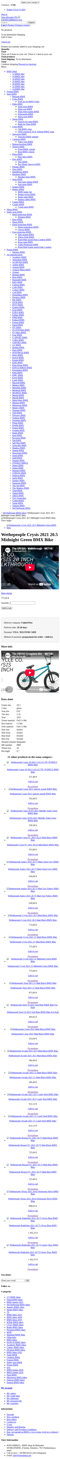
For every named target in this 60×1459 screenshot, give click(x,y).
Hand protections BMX (28, 227)
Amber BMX (18, 265)
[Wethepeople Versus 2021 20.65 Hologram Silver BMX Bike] (33, 1194)
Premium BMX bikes (16, 1330)
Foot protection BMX (21, 232)
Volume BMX (18, 506)
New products (13, 1417)
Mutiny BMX (18, 408)
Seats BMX (17, 179)
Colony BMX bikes (15, 1347)
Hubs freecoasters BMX (28, 111)
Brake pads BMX (25, 197)
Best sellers (12, 1419)
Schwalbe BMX (19, 445)
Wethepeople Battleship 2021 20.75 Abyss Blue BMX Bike (33, 1226)
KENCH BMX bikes (16, 1342)
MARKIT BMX (19, 393)
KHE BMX (17, 362)
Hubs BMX (17, 104)
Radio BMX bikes (15, 1327)
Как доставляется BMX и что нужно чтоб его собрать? (33, 1432)
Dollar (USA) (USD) (16, 10)
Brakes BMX (18, 189)
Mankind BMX (19, 390)
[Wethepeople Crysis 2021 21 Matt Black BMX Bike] (33, 937)
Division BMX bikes (16, 1350)
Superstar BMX (19, 483)
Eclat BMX (17, 310)
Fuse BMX (17, 335)
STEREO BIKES (20, 463)
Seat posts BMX (25, 184)
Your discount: (9, 17)
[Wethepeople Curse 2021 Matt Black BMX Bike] (32, 1029)
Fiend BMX (17, 325)
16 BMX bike (18, 79)
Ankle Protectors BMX (28, 244)
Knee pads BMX (25, 242)
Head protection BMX (22, 214)
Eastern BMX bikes (15, 1382)
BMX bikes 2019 (14, 1320)
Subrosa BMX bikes (16, 1380)
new (8, 1367)
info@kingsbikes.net (22, 1455)
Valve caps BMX (25, 142)
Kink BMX (17, 372)
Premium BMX (19, 420)
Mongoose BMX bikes (17, 1377)
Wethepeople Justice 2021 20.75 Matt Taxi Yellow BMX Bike (33, 897)
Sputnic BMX (18, 460)
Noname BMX (19, 410)
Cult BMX (17, 292)
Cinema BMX (18, 285)
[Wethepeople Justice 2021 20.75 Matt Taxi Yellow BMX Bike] (33, 891)
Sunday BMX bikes (15, 1307)
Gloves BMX (24, 229)
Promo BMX (12, 249)
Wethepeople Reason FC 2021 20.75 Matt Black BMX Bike (33, 1146)
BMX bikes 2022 (14, 1352)
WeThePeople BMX (21, 508)
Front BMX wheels (26, 149)
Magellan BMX (19, 388)
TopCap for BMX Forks (28, 101)
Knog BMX (17, 377)
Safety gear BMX (14, 212)
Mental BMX (18, 395)
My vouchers (12, 1403)
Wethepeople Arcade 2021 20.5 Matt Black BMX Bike (33, 1055)
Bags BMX (17, 219)
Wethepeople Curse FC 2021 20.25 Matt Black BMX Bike (33, 845)
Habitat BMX (18, 347)
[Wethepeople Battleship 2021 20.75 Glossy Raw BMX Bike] (33, 1247)
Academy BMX (19, 257)
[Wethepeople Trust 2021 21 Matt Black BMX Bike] (33, 983)
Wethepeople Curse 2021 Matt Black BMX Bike (32, 1034)
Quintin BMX (18, 430)
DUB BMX (17, 302)
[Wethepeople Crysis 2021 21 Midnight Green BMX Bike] (33, 961)
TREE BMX (18, 495)
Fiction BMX (18, 322)
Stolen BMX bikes (15, 1310)
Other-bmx (11, 1337)
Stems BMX (17, 119)
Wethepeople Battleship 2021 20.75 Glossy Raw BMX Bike (33, 1253)
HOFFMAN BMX (20, 352)
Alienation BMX (19, 260)
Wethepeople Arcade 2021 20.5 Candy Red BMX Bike (32, 1099)
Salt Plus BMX (19, 443)
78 (8, 1312)
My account (6, 1388)
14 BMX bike (18, 76)
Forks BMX (17, 99)
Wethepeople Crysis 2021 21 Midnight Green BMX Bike (33, 966)
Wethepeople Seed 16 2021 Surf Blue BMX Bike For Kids (33, 1012)
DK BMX (16, 300)
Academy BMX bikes (16, 1345)
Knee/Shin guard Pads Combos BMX (34, 239)
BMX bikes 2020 (14, 1317)
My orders (11, 1393)
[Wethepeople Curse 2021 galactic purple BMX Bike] (33, 789)
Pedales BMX (18, 167)
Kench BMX (18, 357)
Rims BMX (17, 154)
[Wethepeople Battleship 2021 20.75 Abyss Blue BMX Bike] (33, 1221)
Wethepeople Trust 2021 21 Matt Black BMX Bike (32, 988)
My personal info (14, 1401)
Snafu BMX (17, 455)
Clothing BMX (13, 1357)
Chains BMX (18, 202)
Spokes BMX (18, 187)
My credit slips (13, 1396)
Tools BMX (12, 1355)
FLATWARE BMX (21, 330)
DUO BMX (17, 305)
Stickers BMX (18, 252)
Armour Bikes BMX (21, 270)
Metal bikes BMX (20, 400)
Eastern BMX (18, 307)
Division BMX (19, 297)
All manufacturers (14, 255)
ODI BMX (17, 413)
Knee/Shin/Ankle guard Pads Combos (34, 247)
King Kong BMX (20, 365)
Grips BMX (17, 126)
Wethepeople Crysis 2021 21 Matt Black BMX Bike (33, 942)
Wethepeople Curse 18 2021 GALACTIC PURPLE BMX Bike (33, 770)
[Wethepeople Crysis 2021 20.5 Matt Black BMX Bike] (33, 915)
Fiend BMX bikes (15, 1300)
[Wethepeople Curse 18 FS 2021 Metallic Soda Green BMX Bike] (33, 813)
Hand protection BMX (22, 224)
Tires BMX (17, 169)
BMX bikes (12, 71)
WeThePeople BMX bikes (18, 1305)
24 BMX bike (18, 89)
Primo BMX (17, 423)
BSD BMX (17, 282)
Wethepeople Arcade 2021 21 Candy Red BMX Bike (32, 1121)
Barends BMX (18, 96)
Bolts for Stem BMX (27, 124)
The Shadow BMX (20, 488)
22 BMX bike (18, 86)
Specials (10, 1414)
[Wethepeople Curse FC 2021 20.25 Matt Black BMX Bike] (33, 840)
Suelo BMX (17, 478)
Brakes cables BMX (27, 199)
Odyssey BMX (19, 415)
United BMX (18, 500)
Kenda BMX (18, 360)
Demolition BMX (20, 295)
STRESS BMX (19, 473)
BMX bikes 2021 (14, 1315)
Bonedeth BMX (19, 280)
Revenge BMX (19, 438)
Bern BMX (17, 277)
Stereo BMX (18, 465)
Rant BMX (17, 435)
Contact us (11, 1422)
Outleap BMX (18, 418)
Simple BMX (18, 450)
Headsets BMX (19, 174)
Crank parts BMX (26, 207)
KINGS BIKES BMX (22, 367)
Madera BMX (18, 385)
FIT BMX (16, 327)
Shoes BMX (12, 209)
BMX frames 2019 (15, 1372)
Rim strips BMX (25, 157)
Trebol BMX (18, 493)
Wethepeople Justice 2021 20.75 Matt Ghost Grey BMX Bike (33, 870)
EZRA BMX (18, 312)
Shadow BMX (18, 448)
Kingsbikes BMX (20, 370)
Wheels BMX (18, 147)
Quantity (5, 603)
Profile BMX (18, 425)
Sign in (4, 14)
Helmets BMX (24, 217)
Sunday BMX (18, 480)
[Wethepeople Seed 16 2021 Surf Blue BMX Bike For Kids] (33, 1007)
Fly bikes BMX (19, 332)
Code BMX (17, 287)
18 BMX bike (18, 81)
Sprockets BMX (19, 134)
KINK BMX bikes (15, 1322)
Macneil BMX (18, 383)
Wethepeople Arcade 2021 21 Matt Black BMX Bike (32, 1077)
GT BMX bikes (14, 1297)
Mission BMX (18, 403)
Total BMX (17, 490)
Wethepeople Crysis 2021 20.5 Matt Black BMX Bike (33, 920)
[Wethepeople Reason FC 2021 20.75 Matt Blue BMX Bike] (33, 1167)
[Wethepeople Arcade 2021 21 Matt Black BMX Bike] (32, 1072)
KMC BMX (17, 375)
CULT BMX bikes (15, 1325)
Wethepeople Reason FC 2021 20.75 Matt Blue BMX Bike (33, 1173)
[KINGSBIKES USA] (11, 20)
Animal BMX (18, 267)
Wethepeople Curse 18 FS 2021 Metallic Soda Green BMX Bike (32, 819)
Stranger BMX (18, 470)
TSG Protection (19, 498)
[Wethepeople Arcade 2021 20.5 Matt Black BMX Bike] (32, 1051)
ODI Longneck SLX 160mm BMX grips (36, 132)
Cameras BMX (19, 139)
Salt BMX (16, 440)
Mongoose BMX (19, 405)
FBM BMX (17, 317)
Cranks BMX (18, 204)
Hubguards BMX (25, 114)
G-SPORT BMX (19, 337)
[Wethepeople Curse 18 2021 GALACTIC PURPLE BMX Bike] (33, 765)
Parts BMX (12, 94)
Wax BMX (23, 162)
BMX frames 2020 (15, 1370)
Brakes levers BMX (26, 194)
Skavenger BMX (19, 453)
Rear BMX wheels (26, 152)
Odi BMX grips (25, 129)
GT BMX (16, 345)
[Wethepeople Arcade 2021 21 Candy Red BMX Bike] (32, 1116)
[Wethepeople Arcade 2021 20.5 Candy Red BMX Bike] (32, 1094)
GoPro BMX (18, 340)
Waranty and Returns (16, 1427)
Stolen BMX (18, 468)
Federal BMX (18, 320)
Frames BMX (13, 91)
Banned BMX (18, 275)
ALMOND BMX (20, 262)
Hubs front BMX (25, 106)
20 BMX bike (18, 84)
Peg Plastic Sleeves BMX (29, 164)
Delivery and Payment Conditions (22, 1429)
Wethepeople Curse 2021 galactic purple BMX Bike (33, 794)
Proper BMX (18, 428)
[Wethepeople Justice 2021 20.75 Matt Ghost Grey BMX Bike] (33, 864)
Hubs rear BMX (25, 109)
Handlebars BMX (20, 172)
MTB (9, 1332)
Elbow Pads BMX (26, 237)
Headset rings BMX (27, 177)
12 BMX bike (18, 74)
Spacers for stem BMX (28, 121)
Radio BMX (17, 433)
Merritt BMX (18, 398)
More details (6, 593)
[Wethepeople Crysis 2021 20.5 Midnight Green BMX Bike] (33, 528)
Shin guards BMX (26, 234)
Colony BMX (18, 290)
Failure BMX (18, 315)
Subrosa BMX (18, 475)
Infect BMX (17, 355)
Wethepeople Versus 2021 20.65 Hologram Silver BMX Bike (32, 1200)
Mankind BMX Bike (16, 1335)
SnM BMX (17, 458)
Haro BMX (17, 350)
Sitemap (10, 1434)
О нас (9, 1424)
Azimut (15, 272)
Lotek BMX (17, 380)
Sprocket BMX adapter (28, 137)
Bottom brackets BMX (22, 144)
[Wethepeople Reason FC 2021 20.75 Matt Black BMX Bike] (33, 1140)
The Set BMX (18, 485)
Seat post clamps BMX (28, 182)
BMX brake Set (25, 192)
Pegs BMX (17, 159)
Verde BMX (17, 503)
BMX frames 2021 (15, 1302)
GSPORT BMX (19, 342)
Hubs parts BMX (25, 116)
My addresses (13, 1398)
